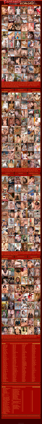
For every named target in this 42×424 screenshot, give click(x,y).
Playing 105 (24, 362)
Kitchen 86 (14, 381)
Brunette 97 (5, 377)
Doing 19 (33, 361)
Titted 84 (33, 352)
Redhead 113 (5, 378)
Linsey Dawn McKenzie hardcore (31, 336)
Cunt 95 (23, 349)
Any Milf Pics (5, 403)
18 (27, 340)
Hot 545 (4, 354)
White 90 (33, 345)
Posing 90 (14, 359)
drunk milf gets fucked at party (24, 85)
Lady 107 (14, 345)
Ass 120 (4, 372)
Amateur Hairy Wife (14, 254)
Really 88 (24, 371)
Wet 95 (23, 369)
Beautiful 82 (24, 357)
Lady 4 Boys (5, 401)
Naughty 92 (24, 364)
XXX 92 (23, 350)
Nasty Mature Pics (6, 398)
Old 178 (4, 356)
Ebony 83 (24, 345)
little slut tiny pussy (13, 88)
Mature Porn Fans (16, 393)
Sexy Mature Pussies (16, 389)
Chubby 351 (34, 348)
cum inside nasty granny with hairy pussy (9, 168)
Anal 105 (4, 360)
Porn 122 (14, 363)
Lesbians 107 (5, 353)
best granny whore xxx (20, 336)
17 (26, 340)
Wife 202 (4, 350)
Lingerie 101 (34, 370)
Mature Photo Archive (16, 406)
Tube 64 (33, 355)
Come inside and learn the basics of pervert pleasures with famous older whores (21, 337)
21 (30, 340)
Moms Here (21, 173)
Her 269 (23, 370)
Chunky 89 (24, 368)
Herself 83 (34, 351)
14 (22, 340)
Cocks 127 (5, 364)
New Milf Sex (15, 395)
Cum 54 (23, 347)
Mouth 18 (33, 372)
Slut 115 (14, 364)
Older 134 (5, 361)
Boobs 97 (14, 365)
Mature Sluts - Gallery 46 (33, 171)
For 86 (23, 348)
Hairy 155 (33, 347)
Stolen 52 (33, 380)
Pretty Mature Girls (6, 407)
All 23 (33, 373)
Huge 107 (4, 380)
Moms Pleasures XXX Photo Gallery (12, 86)
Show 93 (23, 374)
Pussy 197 (5, 351)
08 (15, 340)
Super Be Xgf (15, 397)
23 (33, 340)
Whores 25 (15, 368)
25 (35, 340)
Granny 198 (5, 346)
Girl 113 (14, 378)
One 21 (33, 367)
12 (20, 340)
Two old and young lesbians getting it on (26, 252)
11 (19, 340)
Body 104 (4, 376)
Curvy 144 (14, 376)
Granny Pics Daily (16, 408)
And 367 (4, 370)
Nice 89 (23, 376)
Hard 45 (23, 377)
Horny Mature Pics (16, 391)
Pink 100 (14, 349)
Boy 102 (33, 365)
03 (10, 340)
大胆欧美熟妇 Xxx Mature (33, 173)
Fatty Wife (19, 338)
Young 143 (24, 351)
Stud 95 (14, 356)
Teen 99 (14, 348)
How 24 (33, 376)
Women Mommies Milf (17, 401)
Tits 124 (14, 354)
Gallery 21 (34, 377)
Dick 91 (23, 355)
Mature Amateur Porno (8, 256)
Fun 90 (23, 353)
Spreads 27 (34, 357)
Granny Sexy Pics (16, 405)
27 (37, 340)
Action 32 (14, 355)
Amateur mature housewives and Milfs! (24, 168)
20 (29, 340)
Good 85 (33, 346)
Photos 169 (15, 374)
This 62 (23, 378)
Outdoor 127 (5, 363)
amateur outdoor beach (33, 251)
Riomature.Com (15, 398)
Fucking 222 (24, 365)
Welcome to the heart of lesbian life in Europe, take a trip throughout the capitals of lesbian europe (21, 253)
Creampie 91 (15, 357)
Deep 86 (23, 354)
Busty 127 (5, 374)
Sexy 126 (14, 346)
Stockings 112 (5, 371)
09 (16, 340)
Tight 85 (23, 381)
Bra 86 (23, 366)
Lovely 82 (33, 353)
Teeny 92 (14, 377)
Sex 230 (14, 375)
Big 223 (4, 348)
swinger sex (34, 253)
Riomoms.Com (5, 408)
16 (24, 340)
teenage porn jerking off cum (23, 88)
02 (8, 340)
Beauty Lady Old (34, 256)
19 (28, 340)
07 (14, 340)
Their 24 (33, 369)
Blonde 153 (5, 357)
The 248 (4, 379)
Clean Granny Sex (16, 390)
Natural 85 (24, 361)
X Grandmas (5, 413)
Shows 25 (24, 367)
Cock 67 (23, 360)
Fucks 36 (14, 360)
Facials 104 (5, 367)
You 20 (33, 371)
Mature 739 (5, 352)
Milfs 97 (14, 373)
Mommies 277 (15, 366)
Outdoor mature (7, 254)
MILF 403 (4, 366)
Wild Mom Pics (20, 89)
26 (36, 340)
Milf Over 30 (5, 405)
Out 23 (33, 375)
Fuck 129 (4, 368)
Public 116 (5, 359)
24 (34, 340)
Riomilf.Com (7, 173)
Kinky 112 (14, 351)
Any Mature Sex (15, 402)
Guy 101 (23, 356)
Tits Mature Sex (6, 406)
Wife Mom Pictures (16, 394)
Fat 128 (23, 346)
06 (13, 340)
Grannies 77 (34, 362)
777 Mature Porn (6, 400)
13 (21, 340)
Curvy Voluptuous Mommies (24, 83)
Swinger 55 (5, 373)
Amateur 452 (5, 369)
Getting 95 (14, 379)
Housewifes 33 (15, 371)
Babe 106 (4, 375)
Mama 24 (24, 380)
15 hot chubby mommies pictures (8, 251)
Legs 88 (23, 373)
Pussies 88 (15, 370)
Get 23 (33, 366)
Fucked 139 (34, 364)
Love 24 (33, 378)
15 (23, 340)
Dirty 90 (14, 350)
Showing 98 (24, 363)
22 (31, 340)
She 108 (14, 380)
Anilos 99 (14, 372)
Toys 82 (33, 354)
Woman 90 (24, 372)
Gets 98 (14, 353)
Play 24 (33, 374)
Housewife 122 (5, 381)
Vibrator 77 (34, 360)
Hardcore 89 (24, 352)
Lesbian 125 (5, 345)
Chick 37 (33, 356)
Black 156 (4, 347)
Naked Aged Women (7, 89)
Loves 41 (33, 368)
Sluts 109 (14, 361)
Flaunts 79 (34, 359)
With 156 (23, 379)
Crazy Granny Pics (20, 256)
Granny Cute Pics (6, 410)
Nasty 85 (33, 350)
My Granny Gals (6, 404)
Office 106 (5, 362)
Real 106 (33, 363)
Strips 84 (33, 349)
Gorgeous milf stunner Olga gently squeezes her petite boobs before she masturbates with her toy (20, 84)
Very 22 (33, 379)
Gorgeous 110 (15, 352)
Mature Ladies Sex (6, 399)
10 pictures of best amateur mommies (21, 251)
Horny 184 (5, 355)
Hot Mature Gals (16, 392)
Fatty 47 (14, 367)
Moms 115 (14, 362)
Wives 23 (14, 347)
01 (7, 340)
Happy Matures (15, 396)
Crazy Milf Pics (15, 407)
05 (12, 340)
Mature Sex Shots (6, 402)
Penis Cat (33, 89)
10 (18, 340)
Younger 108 (5, 365)
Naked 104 (14, 369)
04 (11, 340)
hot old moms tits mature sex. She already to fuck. (14, 169)
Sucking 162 (5, 349)
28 (38, 340)
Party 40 (23, 359)
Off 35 (33, 381)
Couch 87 (24, 375)
